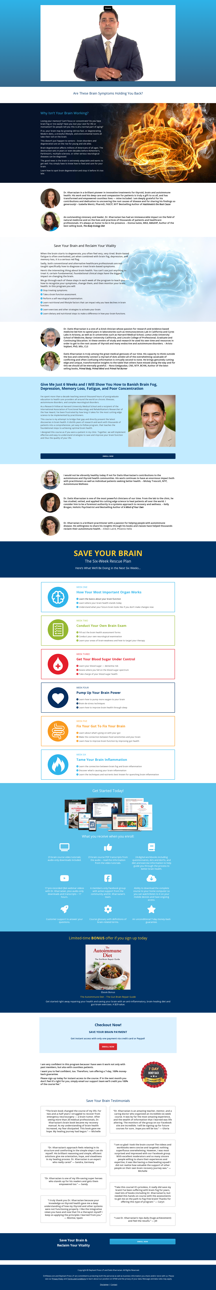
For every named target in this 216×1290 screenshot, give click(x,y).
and (59, 1279)
